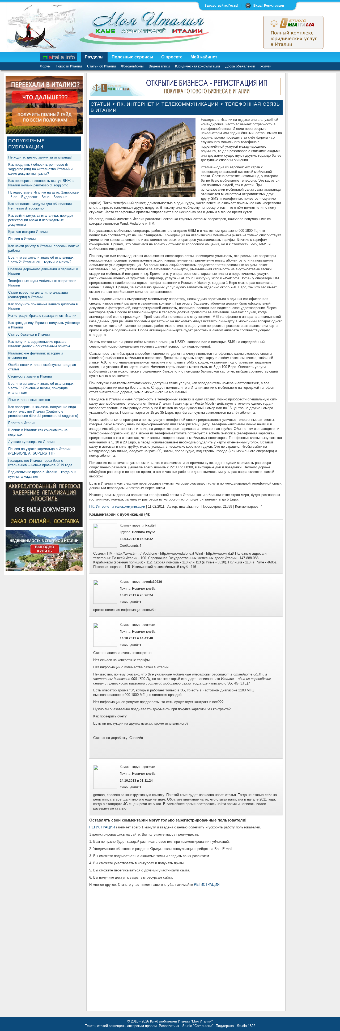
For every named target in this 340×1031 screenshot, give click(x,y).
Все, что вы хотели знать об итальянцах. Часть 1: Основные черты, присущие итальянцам (41, 388)
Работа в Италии (21, 423)
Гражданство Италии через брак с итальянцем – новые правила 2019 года (40, 463)
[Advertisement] (312, 155)
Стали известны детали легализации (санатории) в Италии (38, 294)
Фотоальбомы (132, 66)
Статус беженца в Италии (29, 334)
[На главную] (59, 57)
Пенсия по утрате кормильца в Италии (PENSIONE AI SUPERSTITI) (39, 451)
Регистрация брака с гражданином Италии (42, 316)
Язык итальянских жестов (29, 400)
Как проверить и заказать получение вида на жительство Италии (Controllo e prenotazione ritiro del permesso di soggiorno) (43, 411)
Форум (45, 66)
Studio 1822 (246, 1026)
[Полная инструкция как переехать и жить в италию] (44, 133)
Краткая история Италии (28, 232)
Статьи (100, 104)
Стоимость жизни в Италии (30, 376)
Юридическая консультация (197, 66)
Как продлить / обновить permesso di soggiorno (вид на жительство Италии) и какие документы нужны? (40, 169)
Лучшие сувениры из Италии (31, 442)
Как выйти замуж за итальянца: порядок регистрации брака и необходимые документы (40, 219)
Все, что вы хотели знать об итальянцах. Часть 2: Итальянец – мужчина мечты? (41, 259)
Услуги (265, 66)
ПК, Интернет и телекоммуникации (168, 104)
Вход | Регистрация (268, 5)
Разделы (94, 57)
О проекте (171, 57)
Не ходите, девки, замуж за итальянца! (40, 157)
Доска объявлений (240, 66)
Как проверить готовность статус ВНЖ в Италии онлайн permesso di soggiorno (41, 183)
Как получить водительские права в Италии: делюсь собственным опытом (39, 344)
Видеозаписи (159, 66)
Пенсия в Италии (22, 239)
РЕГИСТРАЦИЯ (102, 827)
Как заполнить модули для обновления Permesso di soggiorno (40, 206)
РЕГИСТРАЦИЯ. (207, 885)
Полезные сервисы (132, 57)
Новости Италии (69, 66)
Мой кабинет (203, 57)
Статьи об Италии (101, 66)
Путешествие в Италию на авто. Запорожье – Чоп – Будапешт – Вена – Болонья (43, 194)
